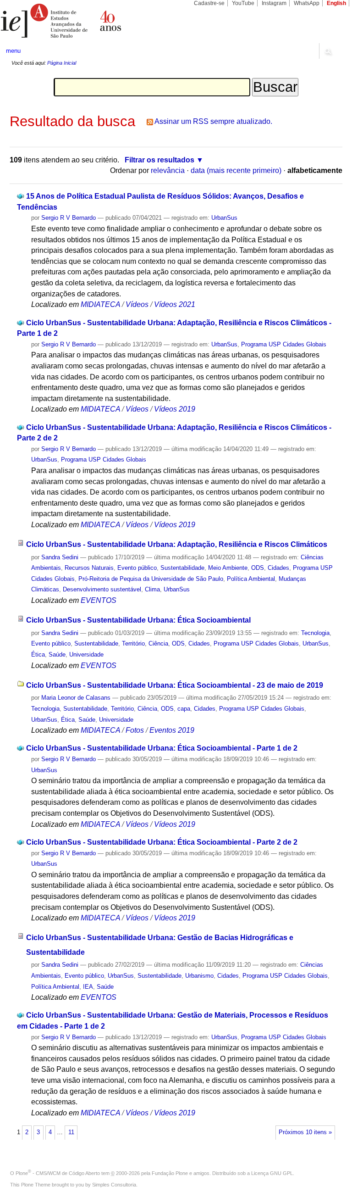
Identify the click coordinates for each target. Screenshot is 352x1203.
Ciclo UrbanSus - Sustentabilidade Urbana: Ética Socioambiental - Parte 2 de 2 (161, 842)
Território (133, 643)
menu (13, 50)
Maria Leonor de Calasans (75, 697)
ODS (257, 567)
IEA (88, 986)
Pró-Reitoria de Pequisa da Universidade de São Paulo (150, 578)
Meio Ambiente (228, 567)
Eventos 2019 (171, 730)
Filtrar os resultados (159, 160)
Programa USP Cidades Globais (283, 344)
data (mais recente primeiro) (236, 170)
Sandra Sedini (59, 557)
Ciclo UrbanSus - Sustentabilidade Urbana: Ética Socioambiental (138, 620)
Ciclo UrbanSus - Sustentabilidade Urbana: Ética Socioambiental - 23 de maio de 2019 (174, 685)
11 (71, 1132)
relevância (168, 170)
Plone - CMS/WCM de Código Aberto (58, 1173)
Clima (152, 589)
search (327, 51)
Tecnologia (315, 632)
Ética (38, 654)
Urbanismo (199, 975)
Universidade (86, 654)
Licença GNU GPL (272, 1173)
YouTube (243, 3)
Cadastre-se (209, 3)
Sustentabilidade (182, 567)
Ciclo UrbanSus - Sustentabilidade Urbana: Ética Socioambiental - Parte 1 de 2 (161, 748)
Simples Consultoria (114, 1184)
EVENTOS (98, 600)
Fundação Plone (170, 1173)
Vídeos (137, 304)
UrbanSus (224, 217)
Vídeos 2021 (174, 304)
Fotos (135, 730)
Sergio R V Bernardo (68, 217)
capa (183, 708)
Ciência (158, 643)
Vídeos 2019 (174, 409)
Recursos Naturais (89, 567)
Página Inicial (61, 63)
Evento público (137, 567)
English (336, 3)
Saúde (57, 654)
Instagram (274, 3)
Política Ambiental (251, 578)
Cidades (278, 567)
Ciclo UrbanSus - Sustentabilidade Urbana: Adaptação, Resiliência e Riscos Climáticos (176, 544)
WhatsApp (306, 3)
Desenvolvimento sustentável (102, 589)
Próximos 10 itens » (305, 1132)
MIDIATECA (100, 304)
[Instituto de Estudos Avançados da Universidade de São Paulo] (88, 21)
